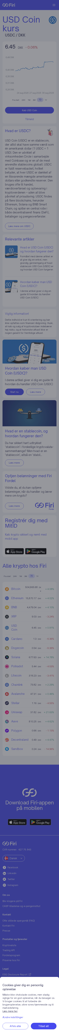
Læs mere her (10, 1011)
